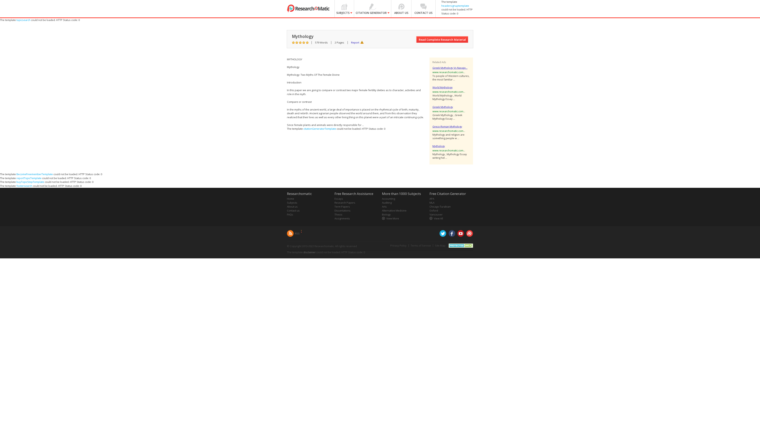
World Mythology (442, 87)
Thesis (338, 214)
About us (292, 206)
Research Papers (344, 202)
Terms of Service (421, 245)
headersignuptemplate (455, 6)
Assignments (342, 218)
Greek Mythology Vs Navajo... (449, 68)
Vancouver (436, 214)
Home (290, 198)
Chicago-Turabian (440, 206)
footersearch (24, 186)
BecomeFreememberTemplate (34, 174)
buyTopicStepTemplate (30, 182)
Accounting (388, 198)
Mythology (438, 146)
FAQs (290, 214)
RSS (297, 233)
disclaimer (309, 252)
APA (431, 198)
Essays (338, 198)
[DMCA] (461, 245)
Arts (384, 206)
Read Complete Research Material (442, 40)
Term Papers (342, 206)
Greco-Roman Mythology (447, 126)
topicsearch (23, 20)
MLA (431, 202)
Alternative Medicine (394, 210)
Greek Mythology (442, 107)
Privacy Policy (398, 245)
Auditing (387, 202)
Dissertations (342, 210)
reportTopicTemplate (29, 178)
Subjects (292, 202)
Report (355, 42)
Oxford (433, 210)
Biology (386, 214)
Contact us (293, 210)
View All (438, 218)
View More (392, 218)
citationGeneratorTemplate (319, 128)
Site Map (440, 245)
